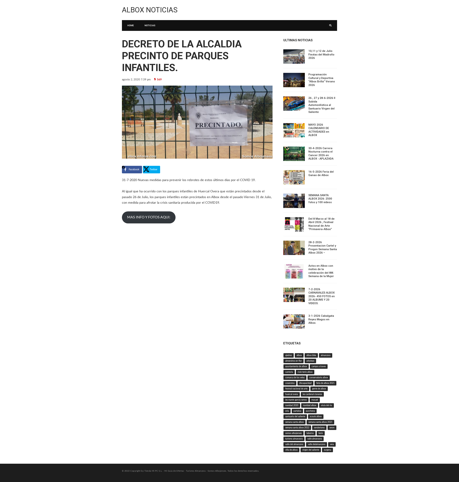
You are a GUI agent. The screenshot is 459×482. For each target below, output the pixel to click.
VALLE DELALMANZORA (316, 444)
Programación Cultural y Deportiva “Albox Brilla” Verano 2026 (321, 80)
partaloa (297, 411)
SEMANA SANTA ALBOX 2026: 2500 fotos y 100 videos (320, 199)
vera (332, 444)
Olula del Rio (326, 405)
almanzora (325, 355)
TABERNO (310, 433)
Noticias (150, 25)
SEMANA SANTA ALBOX (294, 422)
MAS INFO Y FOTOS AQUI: (148, 217)
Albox (299, 355)
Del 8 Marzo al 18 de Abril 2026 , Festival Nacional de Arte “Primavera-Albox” (321, 224)
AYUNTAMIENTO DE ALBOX (296, 366)
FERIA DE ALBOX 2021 (325, 383)
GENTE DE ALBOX (319, 389)
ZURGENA (327, 450)
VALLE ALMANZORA (314, 439)
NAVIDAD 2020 (291, 405)
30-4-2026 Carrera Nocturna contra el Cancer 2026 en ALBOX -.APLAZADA (320, 153)
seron (332, 428)
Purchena (310, 411)
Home (130, 25)
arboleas (310, 361)
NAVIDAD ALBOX (309, 405)
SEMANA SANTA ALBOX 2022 (297, 428)
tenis (320, 433)
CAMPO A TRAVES (319, 366)
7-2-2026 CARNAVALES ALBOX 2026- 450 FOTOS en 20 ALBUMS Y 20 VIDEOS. (321, 296)
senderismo (319, 428)
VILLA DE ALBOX (291, 450)
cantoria (289, 372)
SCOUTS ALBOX (316, 416)
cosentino (290, 383)
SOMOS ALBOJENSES (293, 433)
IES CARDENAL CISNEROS (312, 394)
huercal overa (291, 394)
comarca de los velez (295, 377)
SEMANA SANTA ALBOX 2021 (320, 422)
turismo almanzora (294, 439)
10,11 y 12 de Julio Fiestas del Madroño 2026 (321, 54)
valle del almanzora (294, 444)
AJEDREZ (288, 355)
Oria (287, 411)
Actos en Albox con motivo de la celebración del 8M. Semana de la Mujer (321, 271)
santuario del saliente (295, 416)
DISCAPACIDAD (305, 383)
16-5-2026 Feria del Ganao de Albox (321, 173)
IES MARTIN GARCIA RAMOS (296, 400)
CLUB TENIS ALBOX (305, 372)
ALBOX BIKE (311, 355)
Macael (314, 400)
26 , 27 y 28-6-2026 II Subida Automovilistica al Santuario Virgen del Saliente (321, 105)
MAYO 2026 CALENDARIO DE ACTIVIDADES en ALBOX (318, 130)
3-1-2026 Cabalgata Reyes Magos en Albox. (321, 319)
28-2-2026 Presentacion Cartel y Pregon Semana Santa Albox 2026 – (322, 247)
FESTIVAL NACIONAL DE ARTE (296, 389)
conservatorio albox (318, 377)
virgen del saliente (310, 450)
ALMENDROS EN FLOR (293, 361)
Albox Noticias (150, 10)
